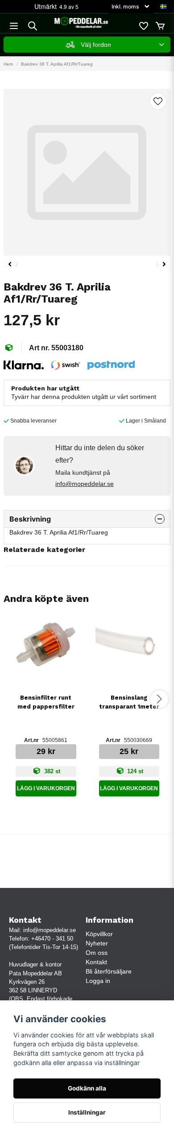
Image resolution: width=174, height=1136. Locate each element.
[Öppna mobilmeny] (13, 26)
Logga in (98, 980)
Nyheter (97, 943)
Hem (8, 64)
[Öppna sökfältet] (32, 26)
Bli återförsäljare (109, 971)
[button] (163, 6)
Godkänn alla (87, 1088)
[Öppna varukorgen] (160, 26)
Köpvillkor (99, 933)
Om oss (97, 952)
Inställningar (87, 1112)
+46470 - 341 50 (52, 938)
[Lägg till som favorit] (143, 26)
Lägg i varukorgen (46, 788)
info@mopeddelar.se (84, 483)
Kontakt (96, 962)
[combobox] (87, 45)
